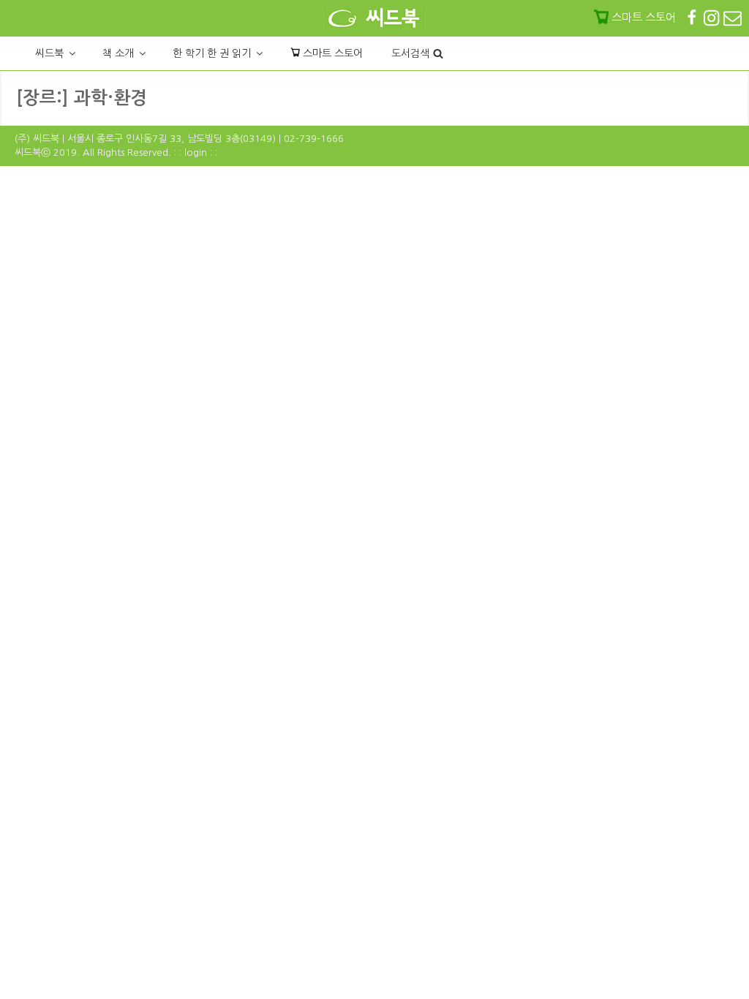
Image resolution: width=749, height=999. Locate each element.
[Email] (732, 17)
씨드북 (49, 53)
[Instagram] (712, 17)
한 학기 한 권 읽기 (212, 53)
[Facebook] (693, 17)
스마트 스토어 (331, 53)
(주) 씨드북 (37, 138)
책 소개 (118, 53)
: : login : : (195, 152)
